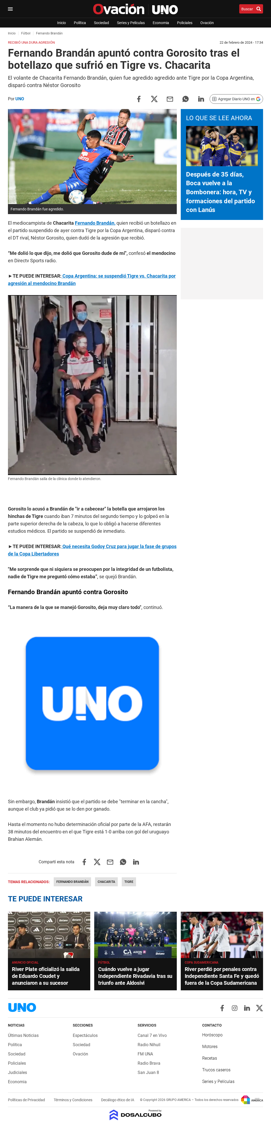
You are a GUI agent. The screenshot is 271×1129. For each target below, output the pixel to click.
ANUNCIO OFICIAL (25, 962)
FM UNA (145, 1053)
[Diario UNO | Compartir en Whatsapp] (185, 98)
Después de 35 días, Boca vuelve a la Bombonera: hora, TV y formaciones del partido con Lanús (220, 192)
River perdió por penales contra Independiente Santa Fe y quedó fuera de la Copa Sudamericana (222, 976)
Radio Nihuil (149, 1044)
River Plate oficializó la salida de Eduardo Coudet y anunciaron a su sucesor (46, 976)
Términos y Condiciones (73, 1100)
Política (80, 23)
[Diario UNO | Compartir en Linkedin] (201, 98)
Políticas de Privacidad (27, 1100)
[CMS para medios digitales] (136, 1115)
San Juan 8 (148, 1072)
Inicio (61, 23)
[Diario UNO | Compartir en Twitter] (154, 98)
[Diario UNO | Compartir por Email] (170, 98)
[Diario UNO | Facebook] (222, 1008)
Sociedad (101, 23)
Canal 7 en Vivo (152, 1035)
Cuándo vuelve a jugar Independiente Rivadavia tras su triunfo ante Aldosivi (135, 976)
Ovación (207, 23)
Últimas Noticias (23, 1035)
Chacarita (106, 882)
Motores (210, 1046)
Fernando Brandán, (95, 223)
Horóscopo (212, 1034)
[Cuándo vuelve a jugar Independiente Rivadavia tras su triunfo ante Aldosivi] (135, 935)
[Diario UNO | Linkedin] (247, 1008)
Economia (161, 23)
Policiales (184, 23)
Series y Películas (131, 23)
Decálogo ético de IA (117, 1100)
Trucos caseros (216, 1069)
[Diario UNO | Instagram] (234, 1008)
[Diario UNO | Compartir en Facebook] (139, 98)
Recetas (209, 1058)
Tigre (128, 882)
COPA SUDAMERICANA (201, 962)
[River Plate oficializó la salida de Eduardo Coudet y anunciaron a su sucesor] (49, 935)
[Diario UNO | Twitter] (259, 1008)
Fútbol (104, 962)
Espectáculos (85, 1035)
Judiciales (17, 1072)
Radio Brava (149, 1063)
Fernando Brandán (72, 882)
